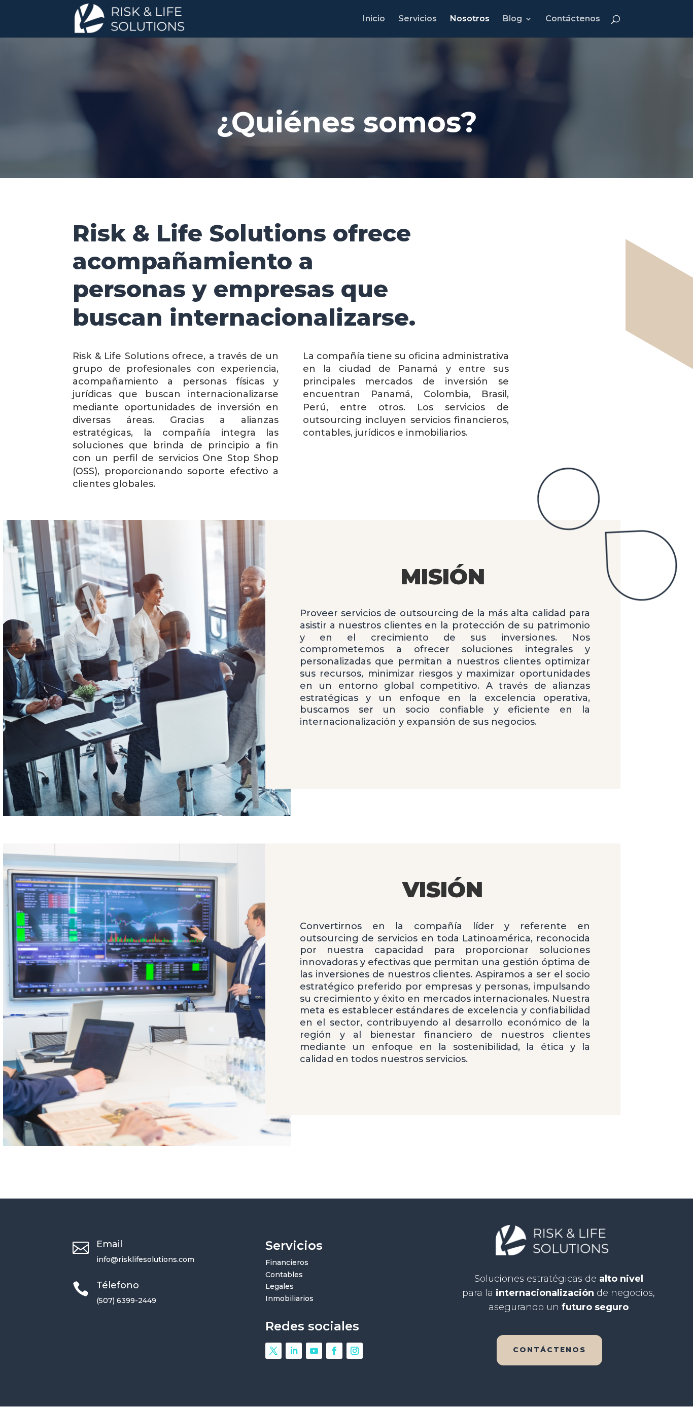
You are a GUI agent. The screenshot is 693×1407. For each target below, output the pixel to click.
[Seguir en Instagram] (354, 1351)
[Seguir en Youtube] (314, 1351)
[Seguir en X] (273, 1351)
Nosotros (470, 19)
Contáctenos (572, 19)
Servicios (417, 19)
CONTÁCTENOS (549, 1349)
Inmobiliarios (289, 1298)
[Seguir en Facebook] (334, 1351)
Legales (279, 1286)
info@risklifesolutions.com (145, 1259)
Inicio (374, 19)
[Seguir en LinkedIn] (294, 1351)
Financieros (286, 1262)
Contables (284, 1274)
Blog (512, 19)
